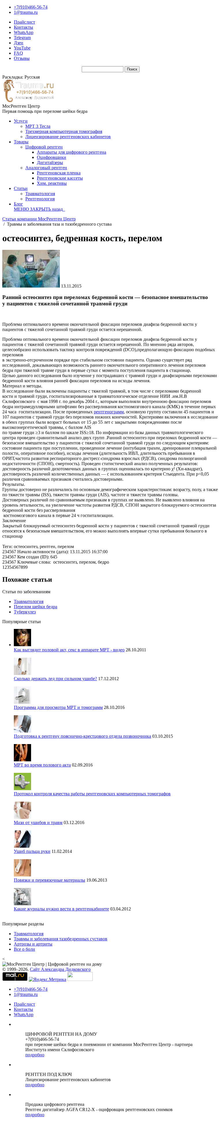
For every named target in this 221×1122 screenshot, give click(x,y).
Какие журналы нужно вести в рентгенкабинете (61, 908)
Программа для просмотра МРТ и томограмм (58, 707)
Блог (18, 203)
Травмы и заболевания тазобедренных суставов (60, 938)
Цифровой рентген (44, 146)
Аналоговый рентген (46, 167)
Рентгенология (40, 198)
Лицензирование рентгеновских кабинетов (68, 136)
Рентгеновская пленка (59, 172)
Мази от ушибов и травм (38, 822)
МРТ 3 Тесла (37, 126)
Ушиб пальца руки (32, 851)
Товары (21, 141)
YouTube (22, 47)
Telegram (22, 37)
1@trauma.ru (26, 12)
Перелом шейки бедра (35, 606)
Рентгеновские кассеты (60, 178)
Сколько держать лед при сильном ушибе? (55, 678)
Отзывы (22, 58)
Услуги (21, 121)
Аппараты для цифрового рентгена (71, 152)
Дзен (18, 42)
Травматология (40, 193)
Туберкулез (25, 611)
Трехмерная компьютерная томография (63, 131)
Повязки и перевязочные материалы (49, 880)
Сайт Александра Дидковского (60, 969)
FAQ (18, 53)
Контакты (23, 27)
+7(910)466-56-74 (30, 7)
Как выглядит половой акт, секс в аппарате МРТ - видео (69, 649)
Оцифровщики (51, 157)
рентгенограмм (109, 411)
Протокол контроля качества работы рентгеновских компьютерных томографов (92, 793)
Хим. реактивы (52, 183)
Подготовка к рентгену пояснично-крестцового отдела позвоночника (82, 736)
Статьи (21, 188)
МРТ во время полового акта (42, 764)
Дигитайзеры (50, 162)
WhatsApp (23, 32)
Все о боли (24, 949)
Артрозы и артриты (33, 944)
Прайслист (24, 22)
